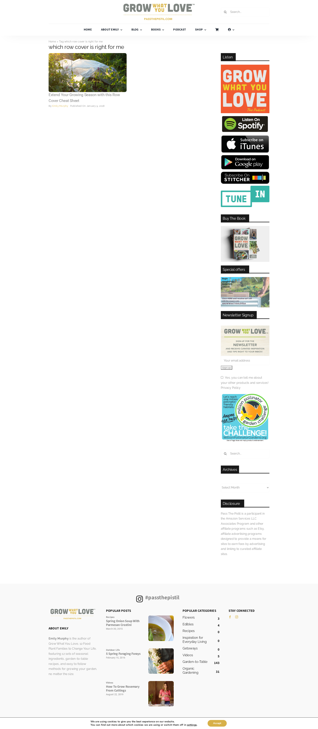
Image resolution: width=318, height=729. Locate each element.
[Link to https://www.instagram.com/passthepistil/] (139, 599)
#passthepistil (162, 597)
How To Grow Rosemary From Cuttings (122, 688)
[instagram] (236, 616)
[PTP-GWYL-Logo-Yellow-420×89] (159, 5)
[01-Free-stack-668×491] (245, 227)
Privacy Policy (231, 387)
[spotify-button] (245, 116)
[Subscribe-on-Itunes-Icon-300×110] (245, 136)
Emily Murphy (60, 106)
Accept (217, 723)
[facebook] (230, 616)
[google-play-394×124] (245, 156)
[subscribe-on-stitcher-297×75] (245, 173)
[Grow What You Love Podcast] (245, 66)
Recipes (110, 617)
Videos (109, 682)
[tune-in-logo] (245, 187)
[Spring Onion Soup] (161, 617)
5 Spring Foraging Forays (123, 653)
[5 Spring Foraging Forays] (161, 649)
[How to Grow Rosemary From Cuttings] (161, 682)
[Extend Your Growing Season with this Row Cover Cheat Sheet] (88, 54)
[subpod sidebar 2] (245, 278)
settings (192, 725)
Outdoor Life (113, 650)
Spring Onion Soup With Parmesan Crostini (122, 623)
